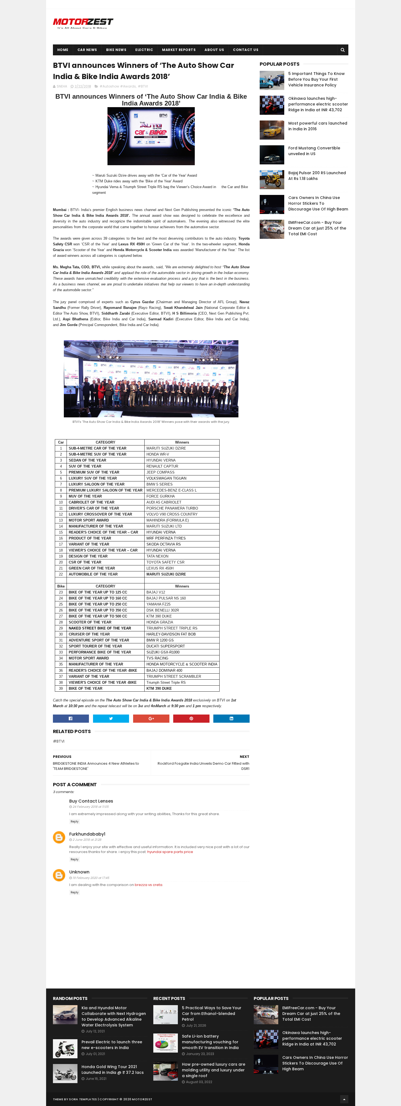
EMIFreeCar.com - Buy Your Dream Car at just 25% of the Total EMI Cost (317, 228)
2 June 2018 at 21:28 (87, 839)
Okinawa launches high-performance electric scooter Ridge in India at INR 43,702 (318, 104)
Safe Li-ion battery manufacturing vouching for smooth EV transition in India (210, 1041)
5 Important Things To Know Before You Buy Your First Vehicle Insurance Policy (316, 79)
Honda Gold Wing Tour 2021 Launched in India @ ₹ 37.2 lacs (113, 1069)
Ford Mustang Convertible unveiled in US (314, 150)
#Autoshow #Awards (118, 86)
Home (62, 49)
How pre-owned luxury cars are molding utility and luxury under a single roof (213, 1070)
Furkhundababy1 (87, 834)
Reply (75, 821)
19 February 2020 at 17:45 (91, 878)
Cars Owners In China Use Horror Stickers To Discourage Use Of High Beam (318, 203)
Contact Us (245, 49)
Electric (144, 49)
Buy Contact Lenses (91, 801)
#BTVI (143, 86)
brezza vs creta (148, 884)
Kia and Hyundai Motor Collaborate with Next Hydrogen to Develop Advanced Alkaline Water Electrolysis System (114, 1016)
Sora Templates (83, 1099)
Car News (87, 49)
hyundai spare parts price (170, 851)
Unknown (79, 872)
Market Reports (179, 49)
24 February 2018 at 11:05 (91, 806)
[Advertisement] (301, 326)
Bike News (116, 49)
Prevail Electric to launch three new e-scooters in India (112, 1044)
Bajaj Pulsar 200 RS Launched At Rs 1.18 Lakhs (317, 175)
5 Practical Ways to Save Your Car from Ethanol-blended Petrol (211, 1013)
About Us (214, 49)
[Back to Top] (344, 1099)
